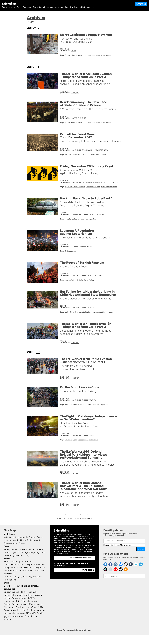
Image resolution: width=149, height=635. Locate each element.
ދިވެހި (5, 616)
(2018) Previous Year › (83, 518)
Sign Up (141, 549)
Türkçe (32, 604)
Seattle (85, 155)
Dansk (29, 610)
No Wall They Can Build (21, 570)
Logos (14, 552)
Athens (73, 55)
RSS (13, 534)
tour (81, 155)
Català (40, 613)
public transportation (109, 187)
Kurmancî (21, 616)
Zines (6, 549)
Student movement (93, 187)
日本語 (31, 598)
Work (23, 564)
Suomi (24, 598)
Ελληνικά (15, 598)
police (67, 312)
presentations (101, 155)
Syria (67, 251)
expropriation (91, 219)
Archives (36, 17)
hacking (77, 219)
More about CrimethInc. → (82, 558)
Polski (7, 598)
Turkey (91, 280)
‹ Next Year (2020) (64, 518)
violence (77, 312)
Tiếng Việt (31, 613)
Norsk (29, 616)
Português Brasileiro (23, 595)
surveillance (69, 219)
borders (99, 55)
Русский (38, 595)
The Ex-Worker (11, 577)
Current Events (78, 118)
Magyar (24, 604)
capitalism (69, 187)
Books (4, 7)
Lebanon (72, 251)
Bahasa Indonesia (29, 601)
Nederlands (9, 607)
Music (7, 552)
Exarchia (79, 55)
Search (42, 7)
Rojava (73, 280)
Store (35, 7)
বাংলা (14, 610)
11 (37, 67)
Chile (75, 187)
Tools (19, 7)
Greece (67, 55)
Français (8, 595)
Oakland (92, 155)
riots (79, 187)
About (61, 7)
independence (83, 440)
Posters (23, 549)
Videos (40, 549)
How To (100, 214)
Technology (32, 540)
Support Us (141, 4)
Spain (75, 440)
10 (38, 352)
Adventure (76, 150)
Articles (8, 534)
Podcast (75, 93)
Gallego (12, 616)
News (73, 51)
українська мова (17, 613)
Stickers (32, 549)
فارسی (39, 604)
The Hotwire (10, 580)
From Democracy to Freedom (18, 561)
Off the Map (39, 570)
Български (9, 601)
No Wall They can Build (30, 577)
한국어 (41, 607)
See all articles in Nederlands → (79, 7)
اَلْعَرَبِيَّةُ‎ (34, 607)
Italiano (24, 592)
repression (91, 55)
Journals (14, 549)
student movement (85, 405)
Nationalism (93, 440)
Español (16, 592)
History (90, 246)
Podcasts (27, 7)
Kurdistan (84, 280)
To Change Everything (28, 552)
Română (8, 610)
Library (12, 7)
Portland (68, 155)
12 (37, 27)
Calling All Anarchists (92, 150)
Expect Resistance (36, 564)
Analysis (75, 275)
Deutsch (33, 592)
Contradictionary (12, 564)
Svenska (21, 610)
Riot (85, 55)
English (7, 592)
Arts (6, 537)
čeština (7, 604)
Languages (52, 7)
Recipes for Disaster (13, 567)
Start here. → (88, 570)
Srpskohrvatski (23, 607)
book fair (75, 155)
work (83, 187)
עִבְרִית (36, 610)
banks (83, 219)
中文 (18, 601)
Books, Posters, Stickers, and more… (21, 586)
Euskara (16, 604)
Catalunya (68, 440)
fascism (68, 280)
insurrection (106, 55)
